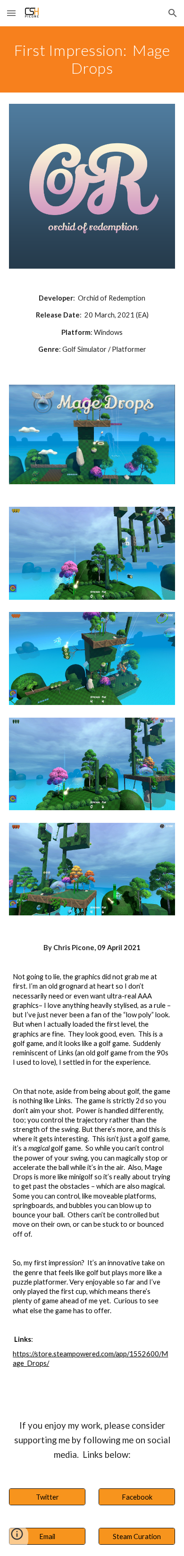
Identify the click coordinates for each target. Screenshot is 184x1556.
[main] (92, 59)
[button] (11, 13)
